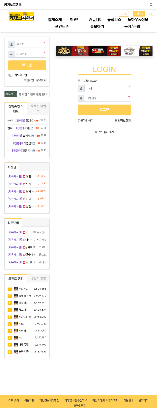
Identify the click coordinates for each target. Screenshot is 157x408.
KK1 (21, 338)
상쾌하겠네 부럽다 (23, 247)
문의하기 (143, 400)
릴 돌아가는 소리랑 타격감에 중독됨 (21, 206)
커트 (21, 324)
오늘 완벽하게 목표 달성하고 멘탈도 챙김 (21, 184)
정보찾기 (41, 80)
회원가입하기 (86, 121)
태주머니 (23, 303)
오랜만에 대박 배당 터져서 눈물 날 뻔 (21, 176)
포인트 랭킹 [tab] (16, 278)
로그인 (123, 13)
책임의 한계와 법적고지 (105, 400)
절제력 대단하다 (23, 254)
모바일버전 (80, 405)
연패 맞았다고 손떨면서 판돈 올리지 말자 (21, 191)
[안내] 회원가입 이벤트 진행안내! (27, 94)
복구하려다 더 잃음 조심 (23, 262)
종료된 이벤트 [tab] (38, 108)
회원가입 (139, 13)
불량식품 (24, 351)
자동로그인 (91, 81)
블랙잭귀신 (25, 296)
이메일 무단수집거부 (75, 400)
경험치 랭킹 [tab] (38, 278)
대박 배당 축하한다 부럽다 (20, 240)
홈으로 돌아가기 (104, 132)
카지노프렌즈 (12, 5)
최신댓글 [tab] (13, 223)
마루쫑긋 (23, 345)
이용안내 (128, 400)
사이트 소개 (12, 400)
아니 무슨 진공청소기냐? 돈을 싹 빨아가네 (21, 199)
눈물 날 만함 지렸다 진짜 (19, 232)
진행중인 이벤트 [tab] (16, 108)
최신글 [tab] (12, 167)
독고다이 (23, 310)
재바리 (22, 331)
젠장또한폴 (25, 317)
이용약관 (29, 400)
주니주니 (23, 289)
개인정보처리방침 (49, 400)
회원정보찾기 (123, 121)
